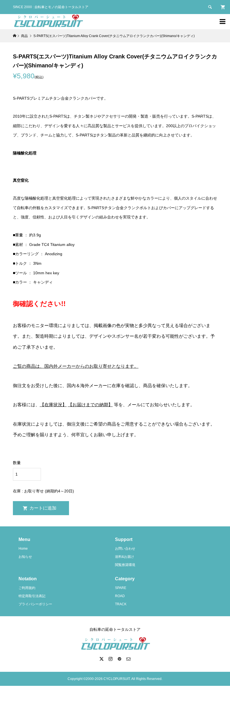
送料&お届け (124, 557)
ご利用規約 (27, 588)
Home (23, 549)
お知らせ (25, 557)
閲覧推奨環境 (125, 565)
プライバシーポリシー (35, 604)
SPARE (120, 588)
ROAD (120, 596)
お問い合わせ (125, 549)
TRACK (121, 604)
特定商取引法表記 (32, 596)
